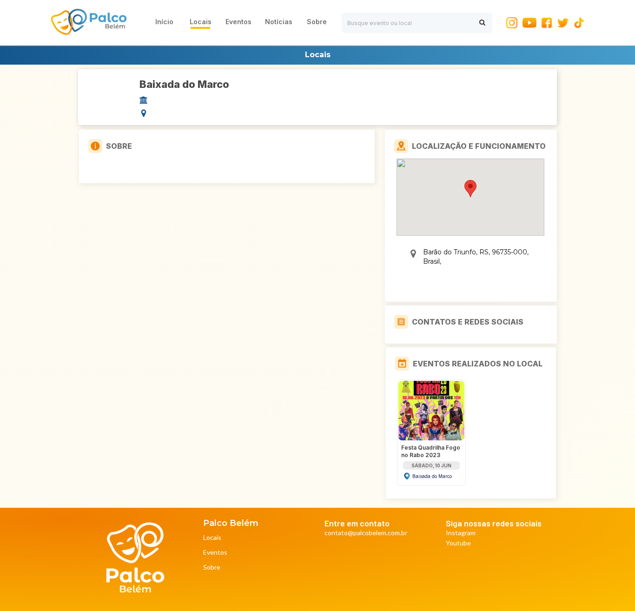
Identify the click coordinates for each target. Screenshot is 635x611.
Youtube (458, 543)
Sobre (211, 567)
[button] (470, 188)
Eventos (215, 552)
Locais (212, 537)
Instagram (461, 533)
